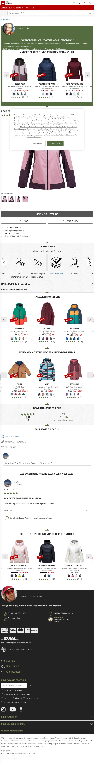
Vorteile (8, 510)
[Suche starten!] (90, 13)
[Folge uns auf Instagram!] (5, 710)
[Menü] (3, 12)
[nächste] (87, 74)
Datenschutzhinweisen (34, 137)
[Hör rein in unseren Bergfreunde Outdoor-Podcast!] (23, 710)
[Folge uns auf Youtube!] (14, 710)
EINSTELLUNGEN (37, 143)
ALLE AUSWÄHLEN (55, 143)
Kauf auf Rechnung (12, 233)
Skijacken (6, 19)
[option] (47, 154)
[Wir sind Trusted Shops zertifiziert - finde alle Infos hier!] (50, 619)
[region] (47, 129)
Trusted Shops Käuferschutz (16, 236)
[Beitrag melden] (17, 489)
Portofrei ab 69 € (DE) (14, 227)
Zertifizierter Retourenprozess (20, 649)
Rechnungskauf (14, 618)
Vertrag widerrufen (12, 730)
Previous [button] (4, 262)
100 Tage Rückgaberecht (15, 230)
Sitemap (32, 753)
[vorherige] (6, 74)
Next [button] (90, 262)
